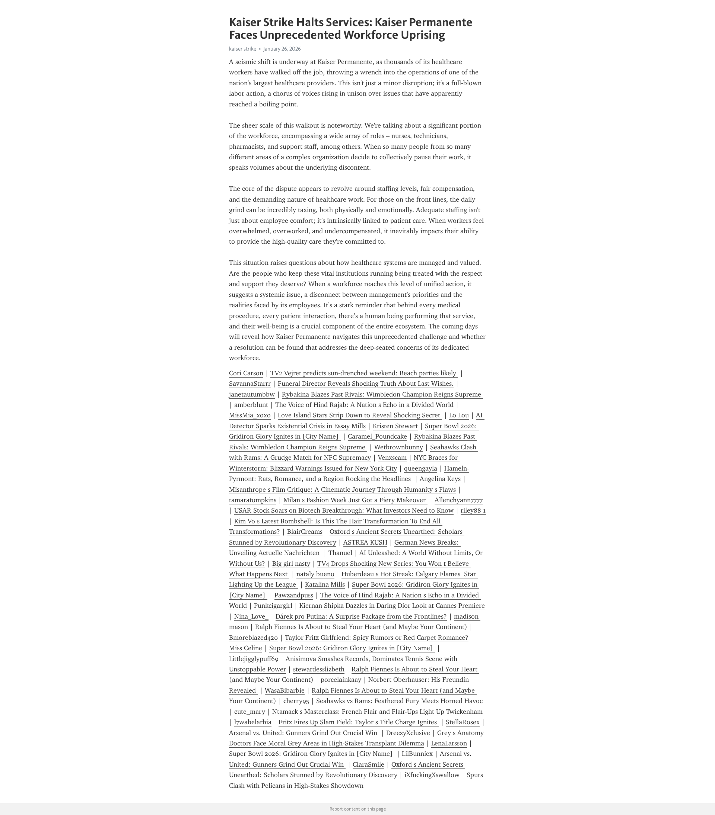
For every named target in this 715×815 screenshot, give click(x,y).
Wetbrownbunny (398, 447)
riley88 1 (473, 510)
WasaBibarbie (285, 690)
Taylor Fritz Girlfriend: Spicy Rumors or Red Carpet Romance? (376, 637)
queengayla (420, 468)
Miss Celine (245, 648)
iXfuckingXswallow (432, 775)
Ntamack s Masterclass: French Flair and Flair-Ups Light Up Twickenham (377, 711)
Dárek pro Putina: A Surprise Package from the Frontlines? (361, 616)
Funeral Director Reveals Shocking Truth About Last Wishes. (366, 383)
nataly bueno (315, 574)
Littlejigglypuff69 (254, 659)
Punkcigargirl (273, 605)
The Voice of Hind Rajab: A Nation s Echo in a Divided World (364, 405)
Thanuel (340, 553)
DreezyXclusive (408, 733)
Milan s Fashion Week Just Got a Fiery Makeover (355, 500)
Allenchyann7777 (459, 500)
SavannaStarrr (250, 383)
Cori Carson (246, 373)
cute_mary (249, 711)
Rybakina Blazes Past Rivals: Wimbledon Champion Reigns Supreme (382, 394)
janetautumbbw (252, 394)
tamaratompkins (252, 500)
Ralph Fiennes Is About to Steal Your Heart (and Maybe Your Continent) (361, 627)
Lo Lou (459, 415)
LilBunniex (417, 754)
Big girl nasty (291, 563)
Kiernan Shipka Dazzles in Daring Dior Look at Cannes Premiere (392, 605)
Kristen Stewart (395, 426)
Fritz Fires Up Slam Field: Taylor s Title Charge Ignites (359, 722)
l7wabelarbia (252, 722)
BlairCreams (304, 531)
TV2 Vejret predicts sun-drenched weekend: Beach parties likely (364, 373)
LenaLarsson (449, 743)
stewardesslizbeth (318, 669)
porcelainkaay (341, 680)
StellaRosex (463, 722)
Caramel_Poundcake (377, 436)
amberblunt (251, 405)
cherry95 (296, 701)
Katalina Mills (325, 584)
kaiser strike (242, 48)
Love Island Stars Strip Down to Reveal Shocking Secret (360, 415)
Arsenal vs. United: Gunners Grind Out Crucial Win (304, 733)
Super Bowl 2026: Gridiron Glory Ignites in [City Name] (352, 648)
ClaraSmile (368, 764)
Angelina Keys (440, 479)
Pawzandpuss (293, 595)
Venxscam (392, 457)
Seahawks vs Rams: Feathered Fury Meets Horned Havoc (400, 701)
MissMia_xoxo (250, 415)
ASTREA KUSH (365, 542)
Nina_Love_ (251, 616)
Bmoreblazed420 (253, 637)
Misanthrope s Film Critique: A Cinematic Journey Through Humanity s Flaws (342, 489)
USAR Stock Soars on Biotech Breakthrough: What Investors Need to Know (344, 510)
